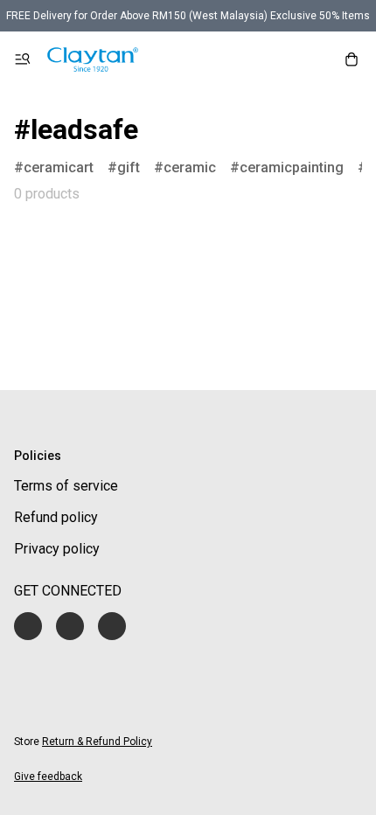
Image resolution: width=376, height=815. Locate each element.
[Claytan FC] (92, 59)
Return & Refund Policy (97, 741)
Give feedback (48, 776)
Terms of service (66, 485)
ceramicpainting (292, 167)
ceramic (190, 167)
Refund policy (56, 517)
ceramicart (59, 167)
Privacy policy (57, 548)
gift (128, 167)
